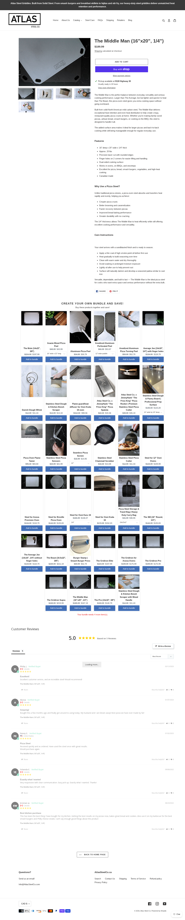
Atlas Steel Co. (146, 911)
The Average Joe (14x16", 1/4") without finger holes (32, 557)
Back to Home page (94, 855)
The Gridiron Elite (104, 561)
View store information (107, 88)
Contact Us (110, 878)
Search (98, 878)
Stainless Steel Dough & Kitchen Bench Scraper (56, 407)
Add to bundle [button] (32, 359)
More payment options (121, 76)
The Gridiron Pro (153, 561)
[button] (167, 690)
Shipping (98, 51)
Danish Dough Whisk (32, 410)
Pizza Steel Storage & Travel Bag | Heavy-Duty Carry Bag (129, 512)
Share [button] (25, 690)
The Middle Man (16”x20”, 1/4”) (32, 684)
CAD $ (24, 903)
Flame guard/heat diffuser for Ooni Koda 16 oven (80, 407)
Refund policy (156, 878)
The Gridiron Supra (56, 600)
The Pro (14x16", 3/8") (104, 600)
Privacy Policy (101, 882)
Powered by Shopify (159, 911)
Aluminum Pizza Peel (80, 351)
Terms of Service (138, 878)
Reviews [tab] (16, 651)
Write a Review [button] (164, 646)
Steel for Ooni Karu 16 (80, 515)
